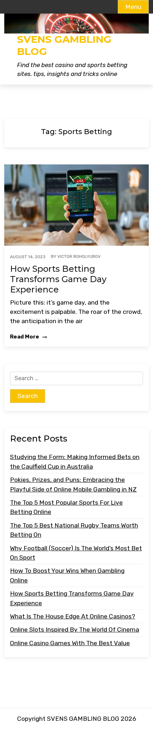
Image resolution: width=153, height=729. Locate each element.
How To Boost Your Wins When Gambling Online (67, 575)
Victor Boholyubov (79, 256)
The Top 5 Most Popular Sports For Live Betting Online (66, 507)
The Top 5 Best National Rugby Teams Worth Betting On (74, 530)
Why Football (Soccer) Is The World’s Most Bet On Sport (76, 553)
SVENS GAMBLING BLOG (64, 45)
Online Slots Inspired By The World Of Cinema (74, 629)
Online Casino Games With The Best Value (70, 643)
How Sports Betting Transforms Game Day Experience (58, 279)
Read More (25, 336)
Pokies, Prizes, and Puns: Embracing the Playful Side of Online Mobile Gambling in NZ (73, 484)
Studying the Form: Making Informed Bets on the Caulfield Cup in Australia (74, 461)
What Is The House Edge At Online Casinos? (72, 616)
